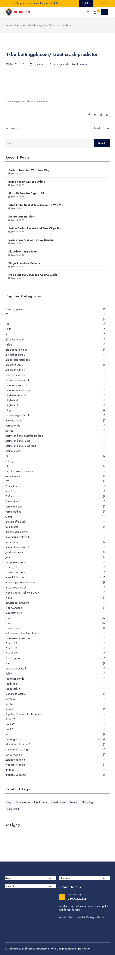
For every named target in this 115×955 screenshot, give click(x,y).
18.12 (8, 329)
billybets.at (11, 400)
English (85, 3)
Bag (9, 802)
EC (7, 481)
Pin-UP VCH (12, 653)
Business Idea (13, 420)
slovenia (10, 699)
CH (7, 456)
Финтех (9, 770)
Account (9, 886)
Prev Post (14, 128)
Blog (16, 25)
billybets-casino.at (15, 395)
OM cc (9, 623)
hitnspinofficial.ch (15, 522)
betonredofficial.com (17, 390)
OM (7, 618)
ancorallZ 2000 (14, 365)
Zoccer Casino (13, 755)
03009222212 (77, 899)
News (8, 598)
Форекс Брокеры (15, 775)
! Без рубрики (13, 309)
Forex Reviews (13, 507)
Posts (24, 25)
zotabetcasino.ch (15, 760)
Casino (9, 431)
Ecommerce (23, 802)
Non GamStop (13, 608)
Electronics (40, 802)
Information (64, 878)
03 (6, 314)
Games (9, 517)
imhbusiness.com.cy (16, 532)
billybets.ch (12, 405)
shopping (87, 802)
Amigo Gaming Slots (21, 217)
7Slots (8, 345)
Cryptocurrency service (19, 471)
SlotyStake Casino (15, 694)
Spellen (9, 704)
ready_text (11, 684)
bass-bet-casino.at (15, 375)
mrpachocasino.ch (15, 588)
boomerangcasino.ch (17, 415)
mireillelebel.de (14, 577)
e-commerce (12, 476)
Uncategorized (60, 64)
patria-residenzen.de (17, 638)
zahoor (40, 64)
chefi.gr (9, 461)
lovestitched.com (15, 572)
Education (11, 486)
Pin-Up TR (11, 643)
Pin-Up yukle (12, 658)
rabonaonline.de (14, 679)
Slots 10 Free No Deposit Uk (26, 193)
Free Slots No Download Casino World (33, 275)
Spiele (9, 709)
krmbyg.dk (11, 567)
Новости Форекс (15, 765)
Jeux (7, 557)
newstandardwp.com (17, 603)
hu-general (11, 527)
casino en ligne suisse (17, 441)
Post (7, 663)
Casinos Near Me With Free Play (29, 170)
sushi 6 (9, 729)
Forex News (12, 501)
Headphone (58, 802)
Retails (73, 802)
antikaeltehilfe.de (15, 370)
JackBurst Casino (14, 552)
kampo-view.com (15, 562)
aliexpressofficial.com (18, 360)
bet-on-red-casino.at (17, 380)
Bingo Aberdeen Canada (24, 263)
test (7, 734)
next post (100, 128)
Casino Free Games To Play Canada (31, 240)
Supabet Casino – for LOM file (23, 714)
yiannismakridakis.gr (17, 749)
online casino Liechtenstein (21, 633)
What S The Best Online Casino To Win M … (36, 205)
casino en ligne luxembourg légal (24, 436)
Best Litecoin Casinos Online (26, 182)
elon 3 (8, 491)
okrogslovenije (13, 613)
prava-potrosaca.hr (16, 669)
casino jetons (12, 451)
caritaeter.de (12, 426)
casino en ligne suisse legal (21, 446)
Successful (13, 809)
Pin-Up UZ (11, 648)
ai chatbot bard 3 (15, 355)
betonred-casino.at (16, 385)
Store (8, 878)
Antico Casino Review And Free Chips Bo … (36, 228)
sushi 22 (10, 724)
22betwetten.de (14, 340)
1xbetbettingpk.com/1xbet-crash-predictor (26, 101)
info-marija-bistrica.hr (18, 537)
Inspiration (11, 542)
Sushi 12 (10, 719)
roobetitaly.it (12, 689)
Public (9, 674)
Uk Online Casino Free (22, 252)
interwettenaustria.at (17, 547)
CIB (7, 466)
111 (7, 324)
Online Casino (13, 628)
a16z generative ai (16, 350)
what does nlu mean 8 (17, 744)
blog (8, 410)
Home (8, 25)
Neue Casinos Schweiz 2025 (22, 593)
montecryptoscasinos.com (20, 582)
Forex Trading (13, 512)
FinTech (9, 496)
